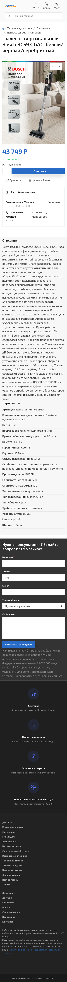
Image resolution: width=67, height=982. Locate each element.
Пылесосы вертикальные (24, 32)
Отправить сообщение (18, 644)
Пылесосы (44, 28)
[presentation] (53, 66)
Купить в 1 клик (41, 180)
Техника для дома (19, 28)
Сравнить (15, 180)
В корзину (40, 171)
